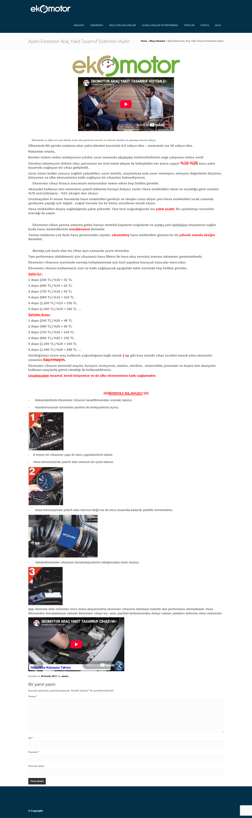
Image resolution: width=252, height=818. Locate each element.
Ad (30, 738)
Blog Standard (157, 41)
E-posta (33, 752)
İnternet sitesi (36, 766)
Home (144, 41)
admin (65, 676)
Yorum (32, 696)
